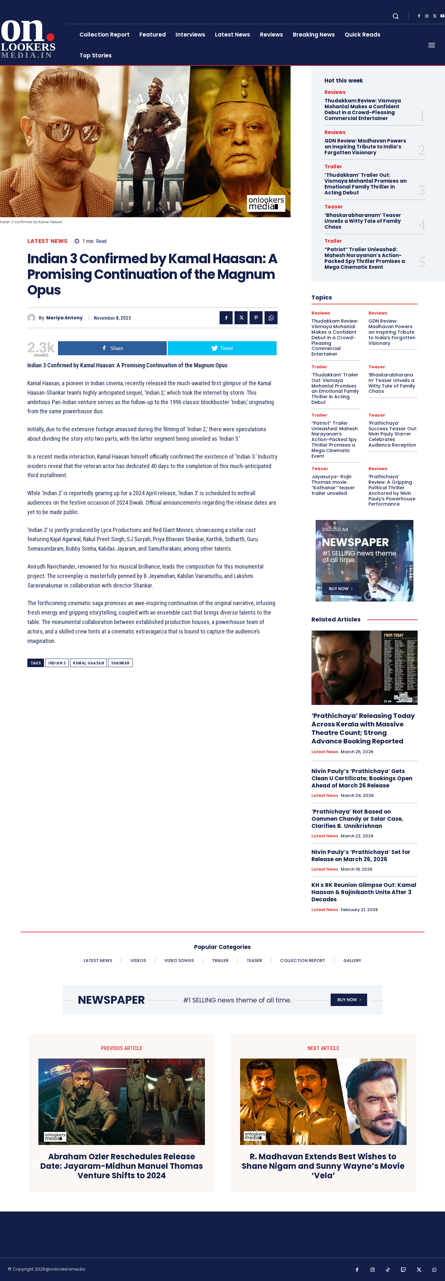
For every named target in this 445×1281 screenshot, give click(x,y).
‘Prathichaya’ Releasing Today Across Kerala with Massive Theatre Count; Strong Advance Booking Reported (363, 728)
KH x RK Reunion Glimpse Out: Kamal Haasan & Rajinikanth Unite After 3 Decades (363, 892)
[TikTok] (388, 1270)
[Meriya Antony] (33, 318)
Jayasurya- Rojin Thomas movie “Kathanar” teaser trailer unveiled (333, 484)
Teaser (333, 206)
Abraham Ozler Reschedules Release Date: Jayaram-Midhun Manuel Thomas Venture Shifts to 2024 (121, 1166)
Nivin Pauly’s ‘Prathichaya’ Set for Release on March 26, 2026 (360, 855)
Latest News (47, 241)
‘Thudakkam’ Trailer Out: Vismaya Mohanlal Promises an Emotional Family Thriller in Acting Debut (365, 184)
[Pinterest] (256, 317)
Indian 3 (57, 663)
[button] (395, 16)
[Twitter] (434, 16)
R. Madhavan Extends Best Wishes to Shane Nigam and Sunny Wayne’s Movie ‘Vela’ (323, 1166)
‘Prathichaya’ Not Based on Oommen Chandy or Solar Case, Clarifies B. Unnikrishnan (357, 819)
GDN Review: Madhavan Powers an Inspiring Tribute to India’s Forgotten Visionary (365, 146)
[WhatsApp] (271, 317)
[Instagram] (427, 16)
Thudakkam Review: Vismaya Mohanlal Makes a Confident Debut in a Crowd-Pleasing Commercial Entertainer (362, 109)
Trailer (333, 166)
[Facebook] (419, 16)
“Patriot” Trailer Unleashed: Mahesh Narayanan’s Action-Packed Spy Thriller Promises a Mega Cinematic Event (364, 258)
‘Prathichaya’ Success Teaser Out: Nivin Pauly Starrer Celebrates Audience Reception (392, 434)
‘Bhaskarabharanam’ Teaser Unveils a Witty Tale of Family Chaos (362, 221)
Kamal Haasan (88, 663)
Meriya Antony (64, 318)
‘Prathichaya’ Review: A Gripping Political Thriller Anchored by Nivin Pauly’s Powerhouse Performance (391, 490)
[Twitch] (403, 1270)
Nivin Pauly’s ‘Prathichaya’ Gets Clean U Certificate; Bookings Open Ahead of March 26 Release (361, 778)
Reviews (335, 92)
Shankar (120, 663)
